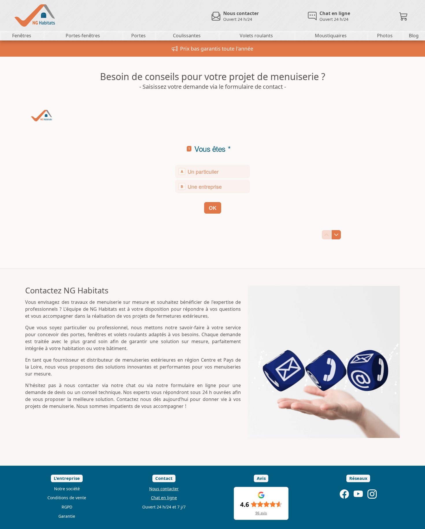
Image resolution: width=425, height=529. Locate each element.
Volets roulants (256, 35)
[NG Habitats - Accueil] (27, 15)
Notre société (67, 488)
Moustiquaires (331, 35)
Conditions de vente (66, 497)
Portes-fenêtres (83, 35)
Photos (385, 35)
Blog (414, 35)
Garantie (66, 516)
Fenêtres (21, 35)
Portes (138, 35)
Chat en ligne (164, 497)
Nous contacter (164, 488)
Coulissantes (187, 35)
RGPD (67, 507)
